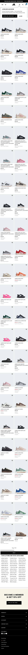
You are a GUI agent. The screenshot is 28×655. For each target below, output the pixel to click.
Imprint (2, 648)
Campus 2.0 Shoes (19, 387)
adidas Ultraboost (14, 561)
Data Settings (3, 638)
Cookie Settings (4, 642)
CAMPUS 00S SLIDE (5, 364)
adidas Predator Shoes (5, 569)
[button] (12, 20)
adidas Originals (22, 560)
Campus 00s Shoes (5, 34)
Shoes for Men (13, 560)
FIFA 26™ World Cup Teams (5, 581)
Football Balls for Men (5, 561)
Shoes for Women (14, 571)
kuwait (4, 640)
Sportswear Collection (22, 561)
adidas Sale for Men (5, 563)
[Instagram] (4, 633)
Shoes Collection (14, 563)
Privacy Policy (3, 644)
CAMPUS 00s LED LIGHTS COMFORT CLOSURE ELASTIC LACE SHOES (21, 142)
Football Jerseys (5, 572)
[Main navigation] (2, 4)
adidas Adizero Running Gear (14, 569)
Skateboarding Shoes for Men (22, 576)
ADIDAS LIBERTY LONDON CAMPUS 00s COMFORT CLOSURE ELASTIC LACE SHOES (7, 432)
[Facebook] (2, 633)
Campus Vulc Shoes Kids (20, 320)
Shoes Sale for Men (5, 571)
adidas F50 (3, 576)
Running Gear (13, 576)
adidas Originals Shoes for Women (22, 574)
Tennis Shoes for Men (22, 569)
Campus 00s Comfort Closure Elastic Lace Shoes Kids (21, 210)
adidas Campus (22, 571)
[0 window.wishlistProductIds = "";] (5, 4)
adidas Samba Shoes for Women (22, 578)
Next (14, 552)
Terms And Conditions (5, 646)
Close (20, 16)
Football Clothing (5, 580)
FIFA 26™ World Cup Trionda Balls (5, 578)
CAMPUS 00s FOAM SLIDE (6, 278)
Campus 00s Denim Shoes (6, 119)
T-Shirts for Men (13, 567)
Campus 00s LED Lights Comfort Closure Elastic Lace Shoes (7, 257)
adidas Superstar (22, 563)
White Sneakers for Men (14, 581)
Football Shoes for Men (14, 558)
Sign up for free (12, 602)
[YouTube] (6, 633)
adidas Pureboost (14, 580)
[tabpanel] (14, 286)
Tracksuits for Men (22, 565)
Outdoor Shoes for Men (22, 580)
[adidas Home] (14, 4)
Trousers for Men (14, 578)
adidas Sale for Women (5, 567)
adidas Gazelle (22, 567)
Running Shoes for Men (22, 558)
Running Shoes (13, 565)
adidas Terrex (4, 560)
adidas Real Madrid (5, 565)
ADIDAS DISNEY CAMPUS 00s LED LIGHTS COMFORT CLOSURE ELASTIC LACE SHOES (7, 142)
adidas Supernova (14, 572)
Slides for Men (13, 574)
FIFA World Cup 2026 (5, 574)
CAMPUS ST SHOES (19, 409)
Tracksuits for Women (22, 572)
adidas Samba (4, 558)
